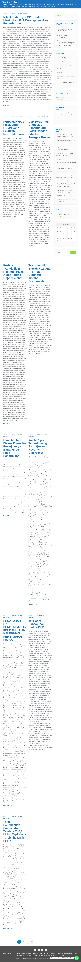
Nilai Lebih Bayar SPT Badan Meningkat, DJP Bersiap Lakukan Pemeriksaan (25, 20)
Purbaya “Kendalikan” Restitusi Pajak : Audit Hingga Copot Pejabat (14, 272)
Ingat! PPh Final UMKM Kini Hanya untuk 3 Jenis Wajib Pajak (65, 148)
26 (63, 238)
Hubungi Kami (51, 955)
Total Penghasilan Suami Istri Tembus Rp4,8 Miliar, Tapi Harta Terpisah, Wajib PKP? (14, 831)
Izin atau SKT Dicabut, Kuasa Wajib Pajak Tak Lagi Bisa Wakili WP (65, 154)
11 (60, 234)
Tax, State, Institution (23, 13)
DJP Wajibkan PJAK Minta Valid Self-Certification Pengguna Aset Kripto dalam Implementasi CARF (65, 193)
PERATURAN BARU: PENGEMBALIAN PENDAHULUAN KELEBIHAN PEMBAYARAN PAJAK (14, 630)
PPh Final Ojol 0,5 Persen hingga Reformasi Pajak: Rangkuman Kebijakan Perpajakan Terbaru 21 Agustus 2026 (65, 177)
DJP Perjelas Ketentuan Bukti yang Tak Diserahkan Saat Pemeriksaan (65, 142)
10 (57, 234)
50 (32, 941)
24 (57, 238)
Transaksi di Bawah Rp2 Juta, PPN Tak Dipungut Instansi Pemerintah (39, 273)
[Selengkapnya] (59, 99)
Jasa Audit (59, 72)
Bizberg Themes (62, 958)
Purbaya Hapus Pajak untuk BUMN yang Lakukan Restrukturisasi (13, 128)
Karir (63, 955)
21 (68, 236)
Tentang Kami (42, 955)
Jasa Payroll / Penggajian (63, 61)
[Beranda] (58, 15)
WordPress (50, 958)
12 (63, 234)
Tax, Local (14, 13)
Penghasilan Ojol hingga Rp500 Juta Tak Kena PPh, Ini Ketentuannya (66, 185)
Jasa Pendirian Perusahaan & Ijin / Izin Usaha (65, 77)
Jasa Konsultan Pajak (62, 57)
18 (60, 236)
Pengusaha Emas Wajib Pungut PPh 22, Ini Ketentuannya (65, 200)
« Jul (57, 244)
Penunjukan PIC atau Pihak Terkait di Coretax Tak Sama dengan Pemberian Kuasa (66, 170)
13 (66, 234)
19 (63, 236)
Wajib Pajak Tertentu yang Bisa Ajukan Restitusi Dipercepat (37, 446)
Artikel (58, 955)
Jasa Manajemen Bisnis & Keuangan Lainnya (65, 84)
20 (66, 236)
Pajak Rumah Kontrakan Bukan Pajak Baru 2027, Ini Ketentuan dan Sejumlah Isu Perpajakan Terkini (66, 162)
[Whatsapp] (76, 958)
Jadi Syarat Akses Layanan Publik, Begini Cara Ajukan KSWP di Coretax (64, 135)
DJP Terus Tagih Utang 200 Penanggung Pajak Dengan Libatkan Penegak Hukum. (39, 129)
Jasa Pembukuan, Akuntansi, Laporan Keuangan (65, 67)
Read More (7, 105)
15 (71, 234)
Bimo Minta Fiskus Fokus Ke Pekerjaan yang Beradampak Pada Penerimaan (14, 447)
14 (68, 234)
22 (71, 236)
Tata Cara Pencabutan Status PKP (36, 624)
